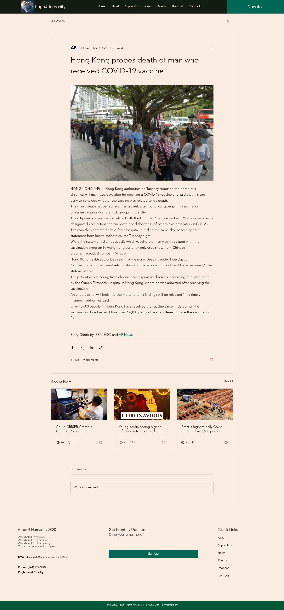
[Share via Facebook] (72, 348)
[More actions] (211, 47)
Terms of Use (152, 605)
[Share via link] (101, 348)
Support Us (225, 545)
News (221, 553)
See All (228, 381)
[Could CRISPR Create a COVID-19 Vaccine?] (79, 404)
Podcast (223, 568)
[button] (228, 21)
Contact (223, 575)
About (222, 537)
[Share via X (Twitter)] (82, 348)
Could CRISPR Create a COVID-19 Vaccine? (74, 429)
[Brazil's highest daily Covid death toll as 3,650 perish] (205, 404)
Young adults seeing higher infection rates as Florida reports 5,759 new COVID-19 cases (141, 429)
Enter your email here (125, 534)
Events (222, 560)
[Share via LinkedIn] (91, 348)
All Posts (58, 21)
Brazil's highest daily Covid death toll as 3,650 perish (201, 429)
